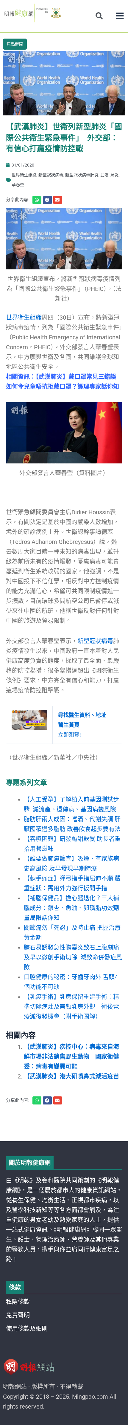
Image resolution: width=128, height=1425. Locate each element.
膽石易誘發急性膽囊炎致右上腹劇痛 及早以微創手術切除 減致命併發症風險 (73, 957)
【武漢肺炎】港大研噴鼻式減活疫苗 (71, 1076)
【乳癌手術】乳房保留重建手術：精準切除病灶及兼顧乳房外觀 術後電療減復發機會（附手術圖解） (71, 1006)
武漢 (104, 175)
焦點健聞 (15, 44)
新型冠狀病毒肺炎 (82, 175)
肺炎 (114, 175)
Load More (64, 1124)
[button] (120, 16)
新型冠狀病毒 (50, 175)
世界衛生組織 (24, 175)
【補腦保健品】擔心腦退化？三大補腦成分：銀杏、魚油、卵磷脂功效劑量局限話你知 (71, 908)
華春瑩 (18, 184)
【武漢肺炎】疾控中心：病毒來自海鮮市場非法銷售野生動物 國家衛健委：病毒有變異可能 (71, 1056)
